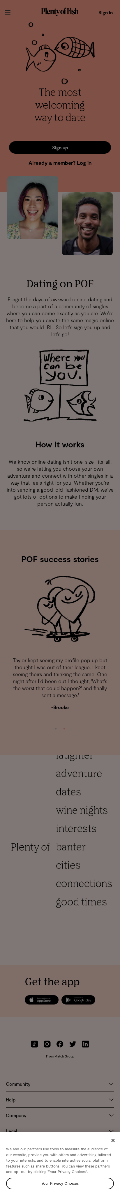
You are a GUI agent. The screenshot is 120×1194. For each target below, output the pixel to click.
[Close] (113, 1140)
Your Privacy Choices (60, 1183)
